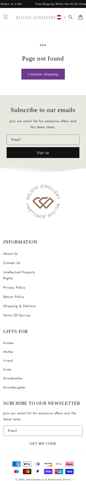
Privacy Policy (14, 287)
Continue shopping (43, 74)
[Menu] (5, 17)
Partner (8, 343)
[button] (71, 17)
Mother (8, 352)
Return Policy (13, 296)
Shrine (66, 479)
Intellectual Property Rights (19, 275)
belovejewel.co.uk (36, 479)
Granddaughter (14, 387)
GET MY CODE (43, 443)
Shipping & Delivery (19, 306)
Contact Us (11, 263)
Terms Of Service (17, 315)
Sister (7, 369)
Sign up (43, 152)
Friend (8, 360)
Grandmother (13, 378)
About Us (10, 253)
